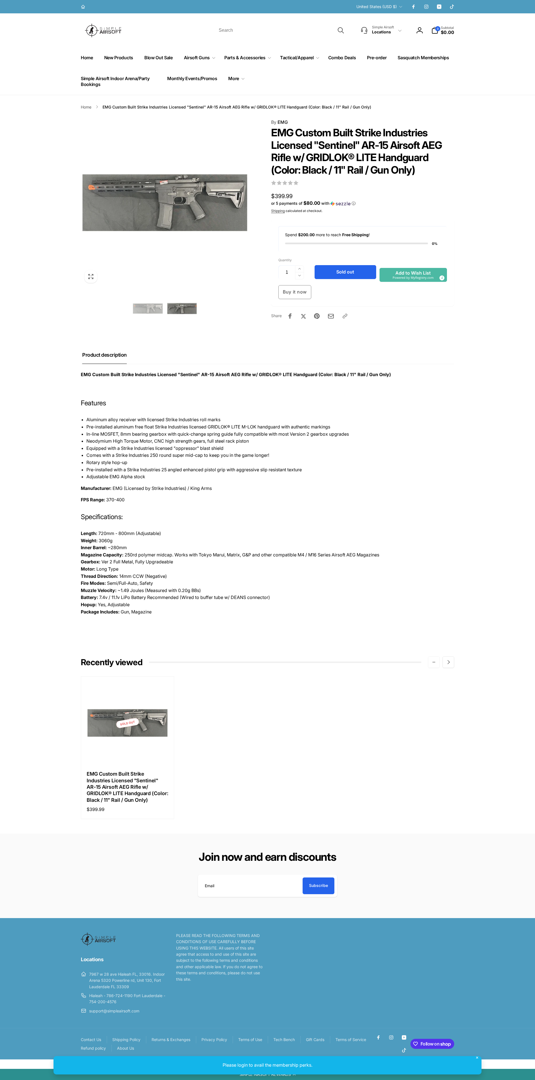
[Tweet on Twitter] (303, 316)
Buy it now (295, 292)
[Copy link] (345, 316)
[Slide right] (448, 662)
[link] (84, 6)
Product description (104, 355)
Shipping (278, 211)
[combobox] (281, 30)
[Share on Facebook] (290, 316)
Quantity (285, 260)
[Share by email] (330, 316)
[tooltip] (441, 277)
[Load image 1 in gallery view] (148, 309)
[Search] (340, 30)
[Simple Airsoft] (98, 944)
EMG (279, 122)
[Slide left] (434, 662)
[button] (267, 1074)
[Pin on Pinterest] (317, 316)
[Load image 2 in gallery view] (182, 309)
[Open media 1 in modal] (165, 203)
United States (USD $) (376, 6)
